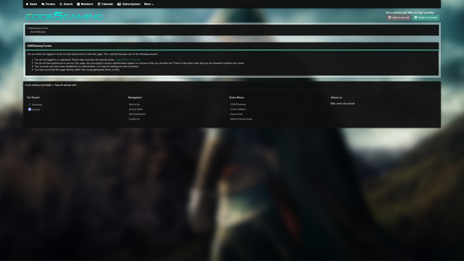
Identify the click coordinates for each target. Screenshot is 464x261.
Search (68, 4)
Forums (50, 4)
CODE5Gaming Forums (37, 28)
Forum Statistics (238, 109)
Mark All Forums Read (241, 119)
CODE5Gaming (238, 104)
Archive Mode (136, 109)
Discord (36, 109)
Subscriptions (131, 4)
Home (33, 4)
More (148, 4)
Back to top (134, 104)
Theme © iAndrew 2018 (65, 85)
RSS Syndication (137, 114)
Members (86, 4)
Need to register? (132, 59)
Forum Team (236, 114)
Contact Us (134, 119)
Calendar (107, 4)
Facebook (37, 104)
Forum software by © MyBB (38, 85)
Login (118, 59)
